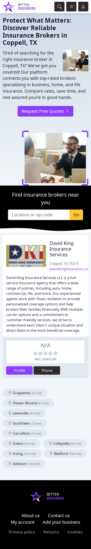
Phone (47, 370)
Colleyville (66, 443)
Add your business (61, 522)
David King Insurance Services (61, 249)
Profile (19, 370)
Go (76, 215)
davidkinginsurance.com (70, 268)
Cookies (75, 531)
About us (30, 515)
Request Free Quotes (43, 111)
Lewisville (26, 413)
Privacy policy (22, 531)
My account (22, 522)
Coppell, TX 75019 (64, 263)
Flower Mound (30, 403)
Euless (23, 443)
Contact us (59, 515)
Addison (26, 463)
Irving (24, 453)
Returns (51, 531)
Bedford (67, 453)
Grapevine (27, 392)
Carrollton (26, 433)
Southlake (26, 423)
